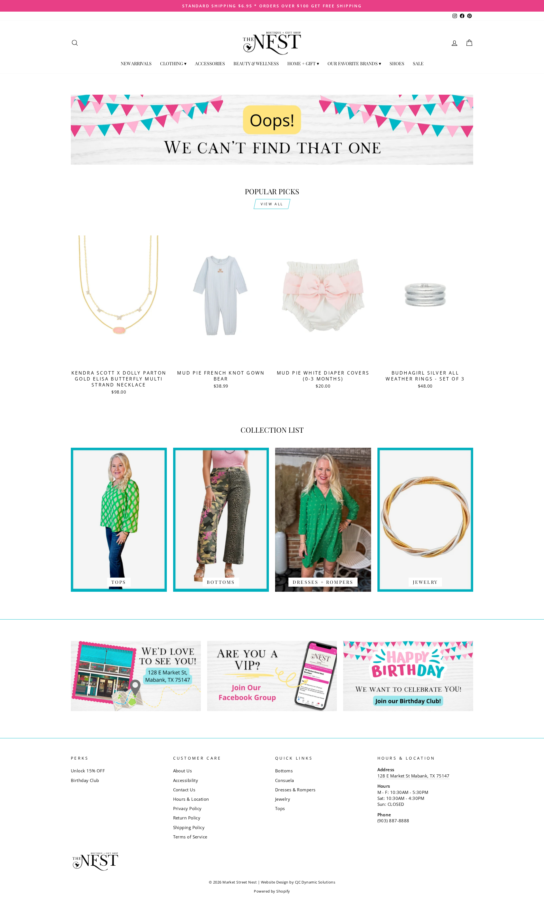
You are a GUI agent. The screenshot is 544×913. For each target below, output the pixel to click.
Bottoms (284, 770)
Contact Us (184, 789)
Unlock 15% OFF (88, 770)
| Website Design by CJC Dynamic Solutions (296, 882)
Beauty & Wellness (256, 63)
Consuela (284, 780)
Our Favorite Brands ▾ (354, 63)
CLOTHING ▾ (173, 63)
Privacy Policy (187, 808)
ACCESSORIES (210, 63)
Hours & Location (191, 799)
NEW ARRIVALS (136, 63)
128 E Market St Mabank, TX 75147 (413, 776)
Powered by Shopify (272, 891)
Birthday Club (85, 780)
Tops (280, 808)
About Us (182, 770)
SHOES (397, 63)
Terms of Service (190, 837)
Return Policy (187, 818)
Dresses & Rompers (295, 789)
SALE (418, 63)
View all (272, 204)
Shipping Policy (189, 827)
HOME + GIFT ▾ (303, 63)
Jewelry (282, 799)
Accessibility (185, 780)
